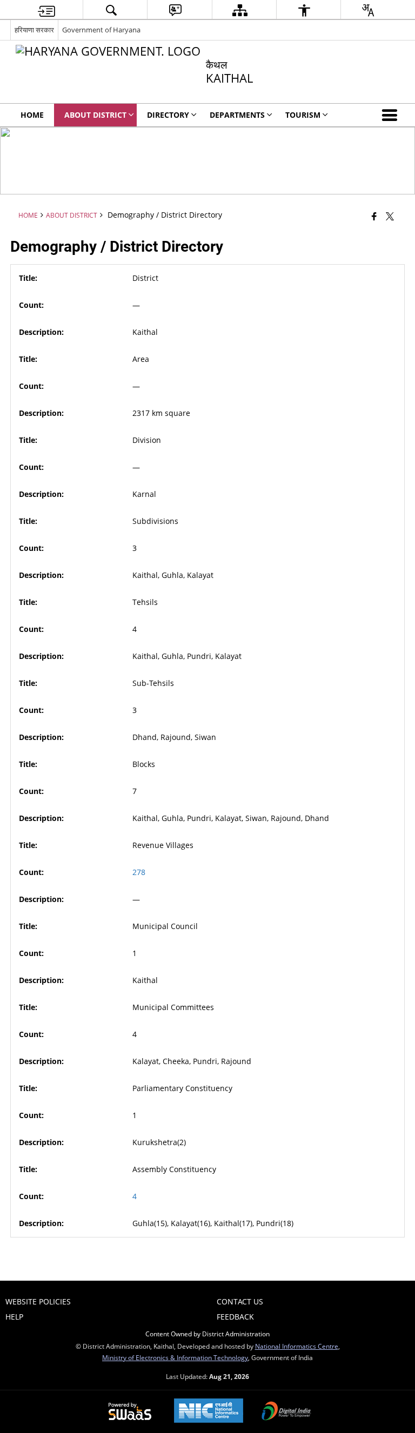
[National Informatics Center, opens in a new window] (208, 1411)
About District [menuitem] (95, 115)
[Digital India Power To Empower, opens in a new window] (286, 1412)
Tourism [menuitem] (302, 115)
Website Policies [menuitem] (38, 1301)
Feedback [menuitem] (235, 1316)
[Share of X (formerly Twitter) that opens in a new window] (390, 216)
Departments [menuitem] (237, 115)
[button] (392, 115)
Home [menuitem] (32, 115)
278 (138, 872)
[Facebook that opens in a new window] (374, 216)
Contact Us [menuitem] (240, 1301)
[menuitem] (46, 10)
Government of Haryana (101, 30)
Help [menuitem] (14, 1316)
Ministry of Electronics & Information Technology (175, 1357)
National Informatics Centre (296, 1346)
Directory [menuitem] (168, 115)
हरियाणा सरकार (34, 30)
